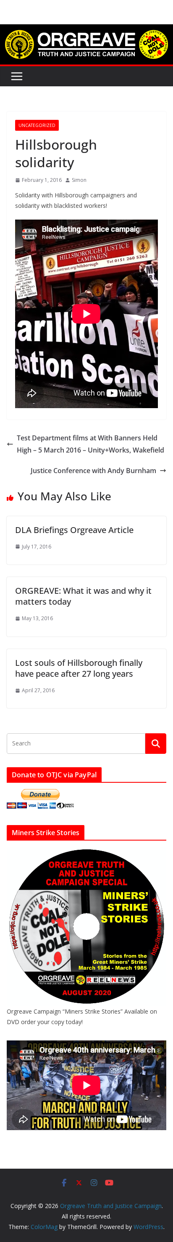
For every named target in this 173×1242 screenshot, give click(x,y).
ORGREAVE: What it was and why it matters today (83, 596)
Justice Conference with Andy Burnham (93, 470)
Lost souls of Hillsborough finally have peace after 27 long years (78, 668)
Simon (79, 180)
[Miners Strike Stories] (86, 852)
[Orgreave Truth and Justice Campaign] (86, 30)
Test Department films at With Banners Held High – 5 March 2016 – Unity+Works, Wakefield (90, 444)
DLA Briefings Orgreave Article (74, 530)
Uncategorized (36, 125)
